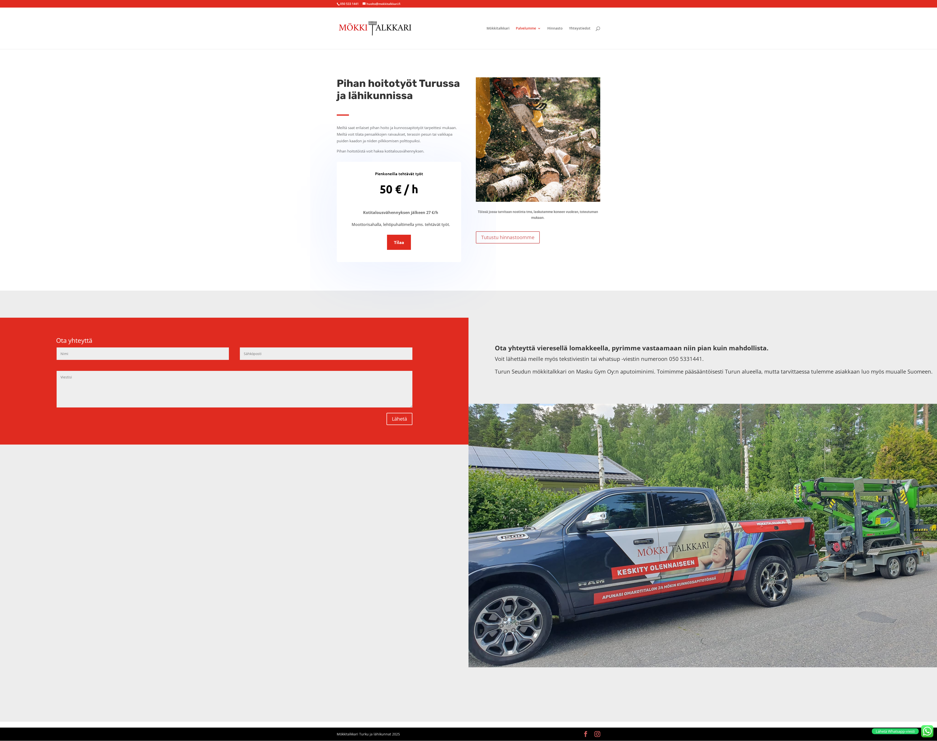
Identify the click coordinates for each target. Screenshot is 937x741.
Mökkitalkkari (498, 28)
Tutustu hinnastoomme (507, 237)
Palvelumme (526, 28)
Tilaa (399, 242)
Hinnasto (555, 28)
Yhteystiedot (580, 28)
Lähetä (399, 419)
